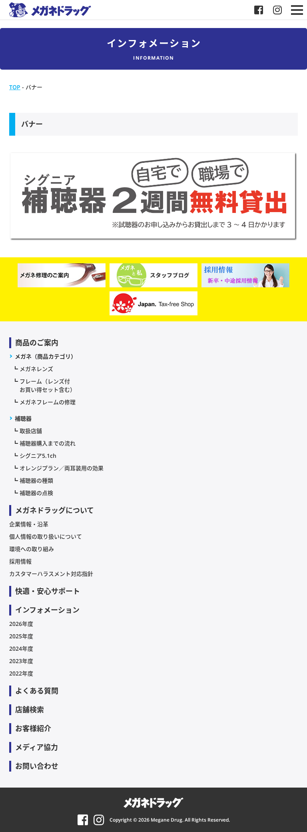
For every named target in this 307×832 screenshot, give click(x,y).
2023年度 (21, 661)
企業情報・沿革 (28, 524)
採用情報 (20, 561)
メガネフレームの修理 (48, 402)
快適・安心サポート (47, 591)
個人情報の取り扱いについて (45, 536)
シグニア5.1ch (38, 455)
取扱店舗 (31, 431)
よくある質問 (36, 691)
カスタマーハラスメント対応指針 (51, 573)
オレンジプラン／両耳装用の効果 (62, 468)
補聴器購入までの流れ (48, 443)
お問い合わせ (36, 766)
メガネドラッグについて (54, 510)
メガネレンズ (36, 369)
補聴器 (23, 418)
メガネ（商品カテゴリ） (45, 356)
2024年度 (21, 648)
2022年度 (21, 673)
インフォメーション (47, 610)
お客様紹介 (33, 728)
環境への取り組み (31, 549)
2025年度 (21, 636)
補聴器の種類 (36, 480)
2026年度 (21, 624)
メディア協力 (36, 747)
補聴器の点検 (36, 493)
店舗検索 (29, 709)
